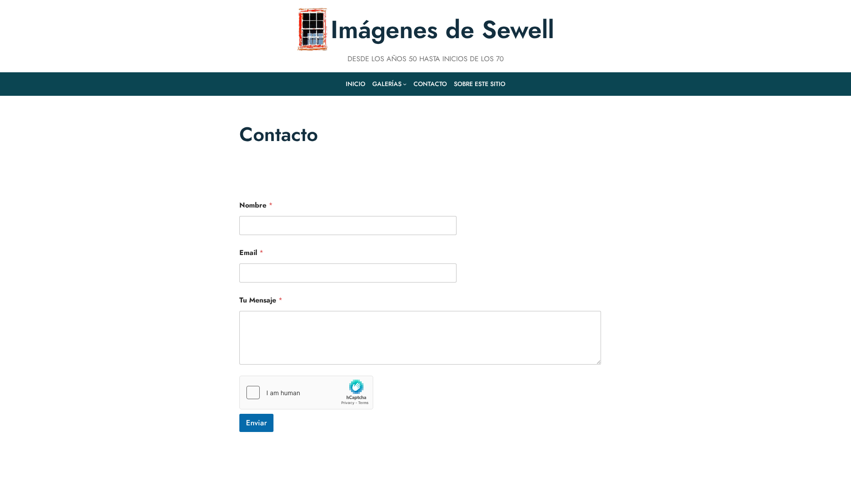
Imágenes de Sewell (442, 29)
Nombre (256, 205)
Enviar (256, 422)
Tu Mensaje (260, 300)
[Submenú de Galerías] (404, 84)
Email (251, 252)
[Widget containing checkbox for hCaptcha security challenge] (306, 392)
